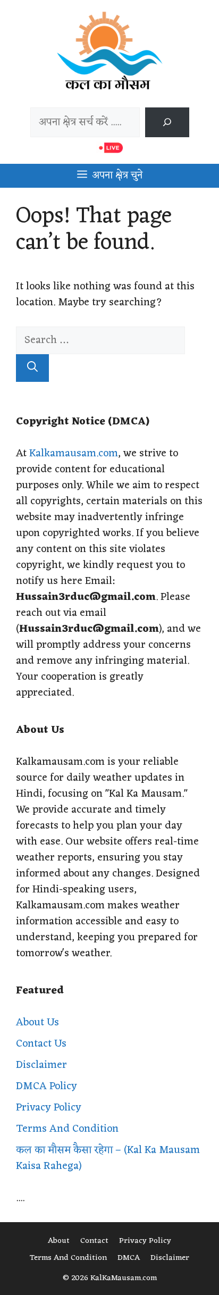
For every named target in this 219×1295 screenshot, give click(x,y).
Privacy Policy (48, 1107)
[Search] (32, 368)
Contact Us (41, 1044)
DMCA (128, 1258)
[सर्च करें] (167, 122)
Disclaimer (41, 1065)
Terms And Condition (67, 1129)
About (59, 1241)
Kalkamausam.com (73, 453)
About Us (37, 1022)
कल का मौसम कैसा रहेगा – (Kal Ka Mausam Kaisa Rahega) (108, 1158)
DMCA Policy (46, 1086)
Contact (94, 1241)
